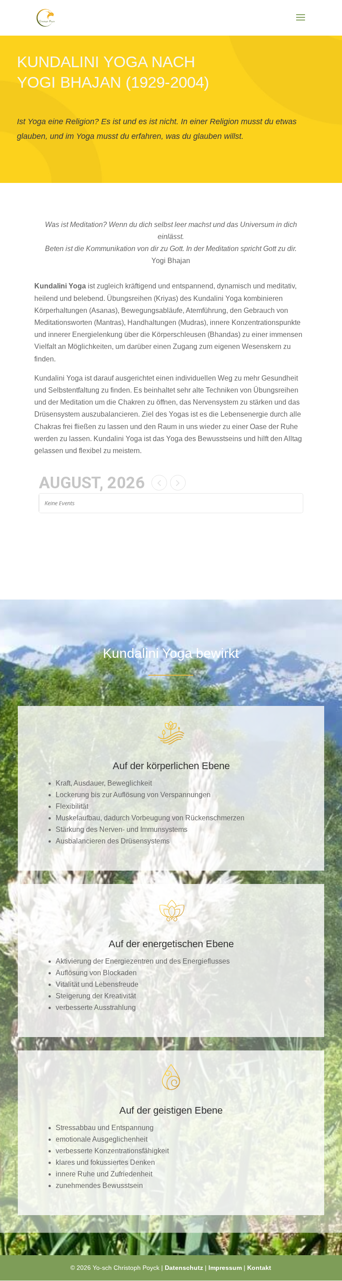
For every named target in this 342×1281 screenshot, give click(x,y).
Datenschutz (184, 1267)
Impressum (225, 1267)
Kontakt (259, 1267)
